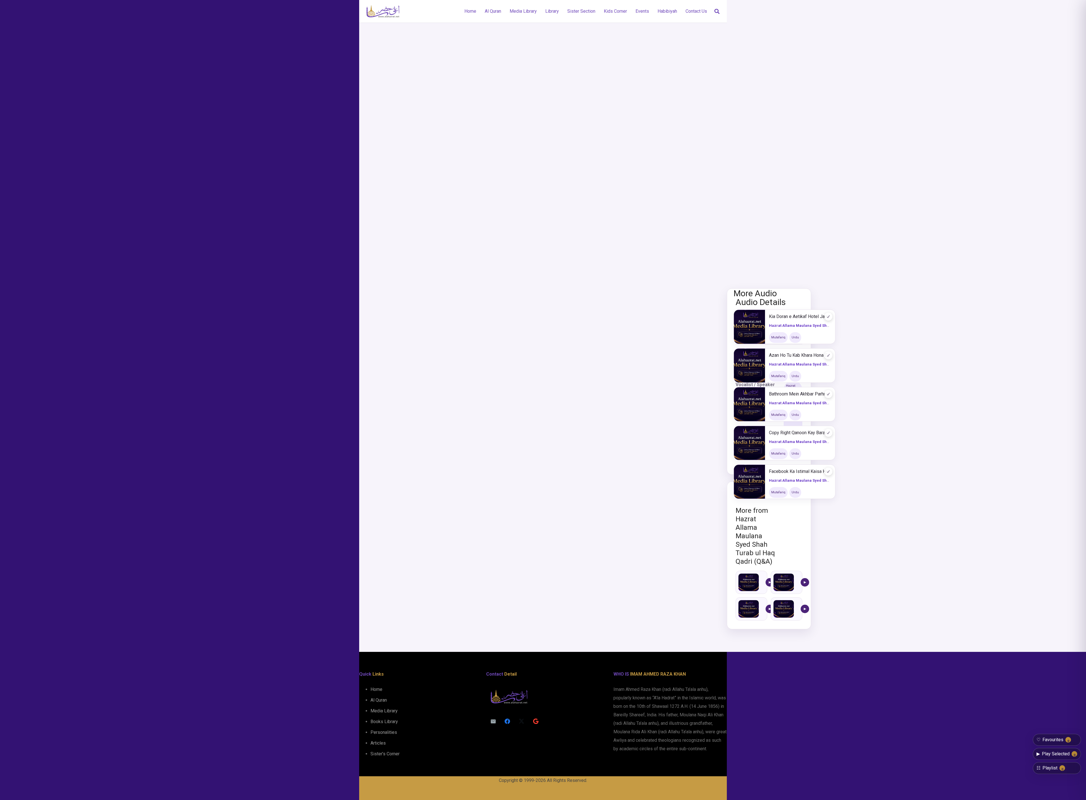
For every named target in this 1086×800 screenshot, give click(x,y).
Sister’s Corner (385, 753)
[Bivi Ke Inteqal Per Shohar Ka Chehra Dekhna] (748, 582)
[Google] (536, 721)
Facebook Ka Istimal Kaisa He (798, 471)
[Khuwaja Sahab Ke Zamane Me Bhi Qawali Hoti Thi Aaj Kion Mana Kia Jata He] (783, 609)
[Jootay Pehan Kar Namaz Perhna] (748, 609)
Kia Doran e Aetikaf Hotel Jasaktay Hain (800, 316)
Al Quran (378, 700)
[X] (521, 721)
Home (376, 689)
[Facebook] (507, 721)
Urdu (795, 337)
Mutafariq (778, 337)
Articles (378, 743)
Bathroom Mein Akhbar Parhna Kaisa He (800, 394)
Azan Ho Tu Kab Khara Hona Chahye (800, 355)
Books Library (384, 721)
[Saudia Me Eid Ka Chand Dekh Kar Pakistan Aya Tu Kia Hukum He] (783, 582)
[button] (717, 11)
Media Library (384, 710)
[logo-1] (383, 11)
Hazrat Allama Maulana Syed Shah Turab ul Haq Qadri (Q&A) (823, 325)
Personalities (383, 732)
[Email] (493, 721)
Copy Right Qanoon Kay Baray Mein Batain (800, 432)
